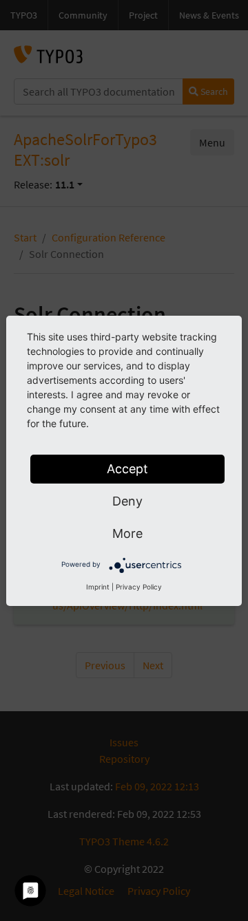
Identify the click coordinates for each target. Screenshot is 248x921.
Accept (127, 469)
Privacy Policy (139, 587)
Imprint (98, 587)
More (127, 533)
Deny (127, 501)
